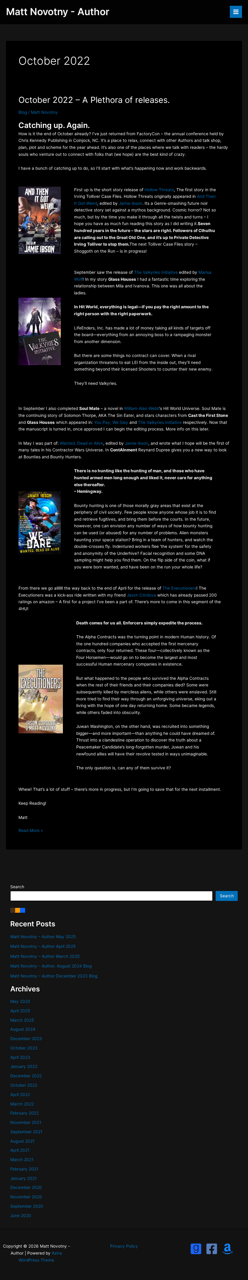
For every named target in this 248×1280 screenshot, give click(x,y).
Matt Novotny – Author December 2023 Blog (53, 976)
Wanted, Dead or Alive (81, 443)
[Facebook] (22, 910)
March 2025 (22, 1020)
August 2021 (22, 1141)
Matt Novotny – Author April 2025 (43, 946)
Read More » (30, 831)
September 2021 (26, 1131)
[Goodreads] (12, 910)
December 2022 (26, 1075)
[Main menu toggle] (236, 12)
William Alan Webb (141, 408)
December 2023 (26, 1038)
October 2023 (24, 1048)
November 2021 (25, 1122)
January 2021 (23, 1178)
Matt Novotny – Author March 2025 (45, 956)
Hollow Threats (159, 189)
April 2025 (20, 1010)
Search (17, 886)
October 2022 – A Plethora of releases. (94, 100)
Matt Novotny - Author (57, 12)
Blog (22, 112)
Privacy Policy (124, 1246)
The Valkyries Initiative (156, 272)
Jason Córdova (141, 595)
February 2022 (24, 1113)
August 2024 (22, 1029)
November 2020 (26, 1196)
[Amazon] (17, 910)
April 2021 (19, 1150)
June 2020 (20, 1215)
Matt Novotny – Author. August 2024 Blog (51, 966)
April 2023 (20, 1057)
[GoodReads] (196, 1249)
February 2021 (24, 1169)
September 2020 (26, 1206)
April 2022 (20, 1094)
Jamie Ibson (130, 203)
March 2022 (22, 1104)
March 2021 (21, 1159)
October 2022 (23, 1085)
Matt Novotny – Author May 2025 (43, 936)
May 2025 (20, 1001)
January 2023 (24, 1066)
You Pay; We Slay (111, 422)
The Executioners (179, 588)
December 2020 (26, 1187)
